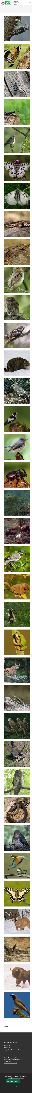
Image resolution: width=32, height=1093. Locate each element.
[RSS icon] (17, 1087)
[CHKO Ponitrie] (10, 2)
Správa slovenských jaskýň (10, 1063)
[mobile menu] (29, 2)
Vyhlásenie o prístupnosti (18, 1078)
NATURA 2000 (7, 1061)
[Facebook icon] (15, 1087)
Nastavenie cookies (12, 1081)
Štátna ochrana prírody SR (10, 1058)
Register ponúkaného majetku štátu (12, 1059)
